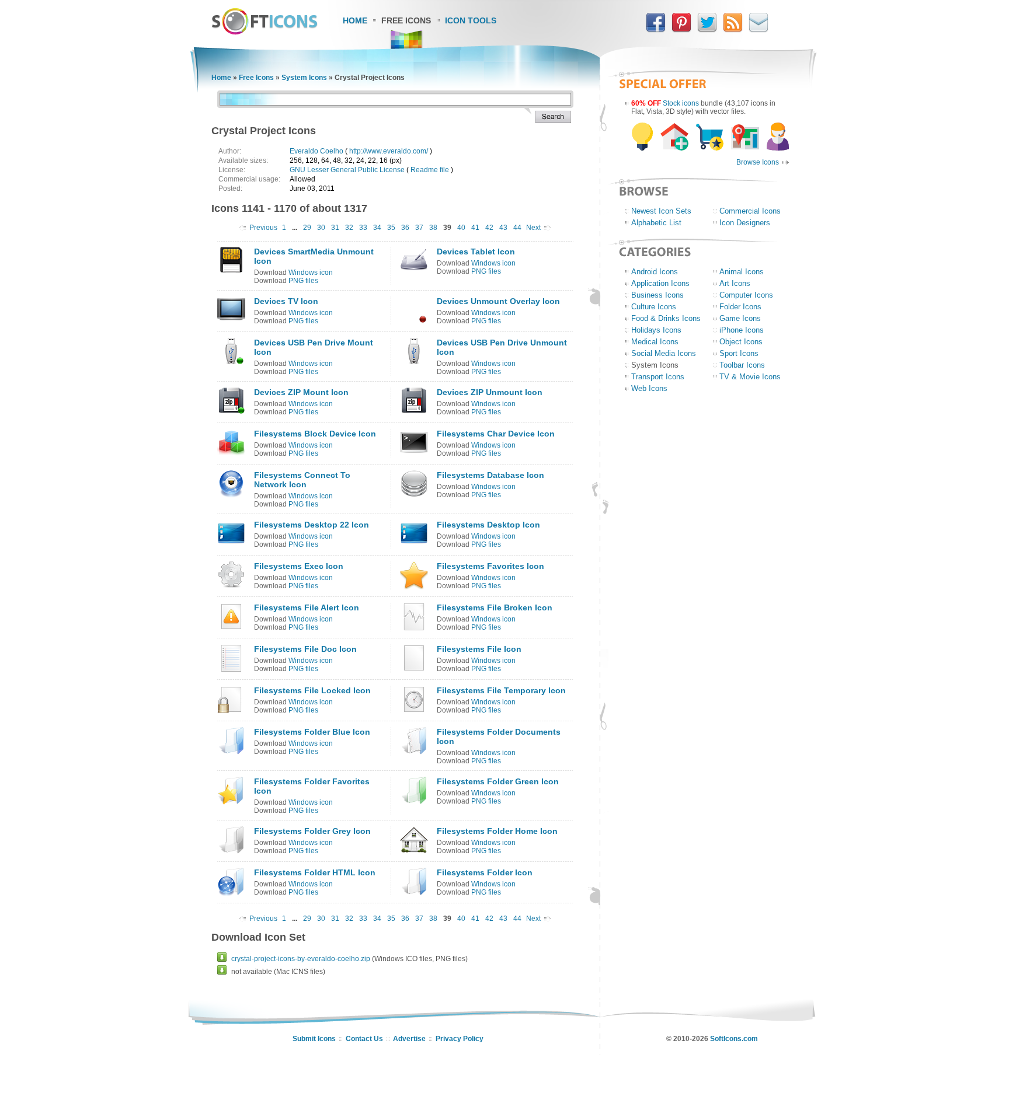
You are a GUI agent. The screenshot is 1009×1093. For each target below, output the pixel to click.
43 (503, 228)
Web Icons (649, 388)
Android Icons (654, 271)
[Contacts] (758, 29)
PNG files (303, 281)
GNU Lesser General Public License (347, 170)
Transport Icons (657, 376)
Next (533, 228)
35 (391, 228)
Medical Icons (655, 341)
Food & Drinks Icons (666, 318)
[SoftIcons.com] (264, 32)
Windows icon (310, 272)
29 (307, 228)
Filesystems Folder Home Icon (497, 831)
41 (475, 228)
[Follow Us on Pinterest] (681, 29)
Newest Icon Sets (661, 211)
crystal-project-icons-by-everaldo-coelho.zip (300, 959)
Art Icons (734, 283)
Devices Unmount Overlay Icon (498, 301)
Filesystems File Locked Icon (312, 690)
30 (321, 228)
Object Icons (741, 341)
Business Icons (657, 295)
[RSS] (732, 29)
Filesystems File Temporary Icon (501, 690)
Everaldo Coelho (316, 151)
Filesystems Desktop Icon (488, 524)
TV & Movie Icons (750, 376)
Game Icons (740, 318)
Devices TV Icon (286, 301)
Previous (263, 228)
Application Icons (660, 283)
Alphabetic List (656, 222)
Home (355, 20)
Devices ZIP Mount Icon (301, 392)
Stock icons (681, 103)
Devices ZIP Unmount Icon (489, 392)
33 (363, 228)
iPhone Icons (741, 330)
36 (405, 228)
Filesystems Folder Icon (485, 872)
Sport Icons (739, 353)
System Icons (304, 78)
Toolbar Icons (742, 365)
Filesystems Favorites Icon (490, 566)
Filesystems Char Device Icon (496, 433)
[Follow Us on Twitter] (707, 29)
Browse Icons (757, 162)
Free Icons (406, 20)
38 (433, 228)
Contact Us (364, 1039)
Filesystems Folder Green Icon (498, 781)
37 (419, 228)
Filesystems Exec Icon (298, 566)
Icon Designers (744, 222)
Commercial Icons (750, 211)
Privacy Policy (459, 1039)
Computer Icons (746, 295)
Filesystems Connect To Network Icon (302, 479)
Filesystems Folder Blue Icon (312, 731)
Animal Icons (741, 271)
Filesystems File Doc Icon (305, 649)
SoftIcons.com (734, 1039)
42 (489, 228)
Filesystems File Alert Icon (306, 607)
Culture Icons (653, 306)
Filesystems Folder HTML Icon (314, 872)
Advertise (409, 1039)
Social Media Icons (663, 353)
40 (461, 228)
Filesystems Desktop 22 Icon (311, 524)
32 (349, 228)
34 (377, 228)
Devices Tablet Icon (476, 251)
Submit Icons (314, 1039)
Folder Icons (740, 306)
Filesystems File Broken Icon (494, 607)
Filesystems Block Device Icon (315, 433)
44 (517, 228)
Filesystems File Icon (479, 649)
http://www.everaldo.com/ (388, 151)
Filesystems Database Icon (490, 475)
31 (335, 228)
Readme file (429, 170)
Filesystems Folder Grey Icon (312, 831)
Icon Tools (470, 20)
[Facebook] (655, 29)
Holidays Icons (656, 330)
